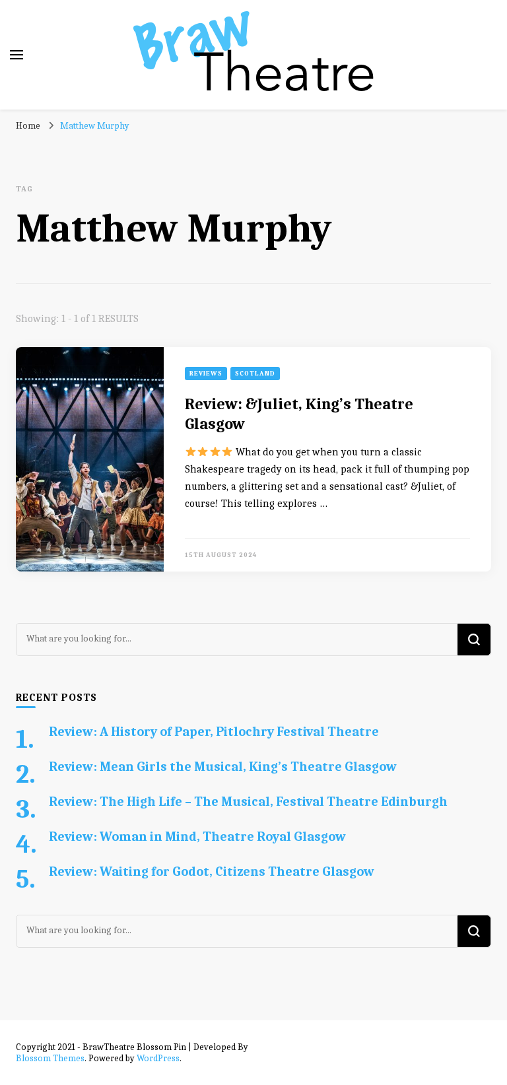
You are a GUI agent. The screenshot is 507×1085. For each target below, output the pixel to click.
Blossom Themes (50, 1058)
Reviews (205, 374)
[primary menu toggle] (16, 54)
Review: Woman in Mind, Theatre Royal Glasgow (197, 836)
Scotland (255, 374)
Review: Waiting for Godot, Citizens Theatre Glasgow (211, 871)
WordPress (158, 1058)
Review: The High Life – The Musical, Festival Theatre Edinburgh (248, 801)
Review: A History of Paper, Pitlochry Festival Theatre (214, 731)
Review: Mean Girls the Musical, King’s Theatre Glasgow (223, 766)
